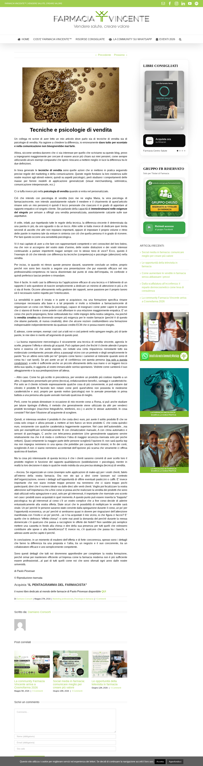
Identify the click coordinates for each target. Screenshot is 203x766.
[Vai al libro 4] (184, 152)
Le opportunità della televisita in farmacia (105, 683)
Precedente (104, 55)
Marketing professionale (63, 599)
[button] (180, 39)
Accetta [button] (160, 761)
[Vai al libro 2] (180, 152)
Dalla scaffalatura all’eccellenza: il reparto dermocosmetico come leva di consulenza (163, 290)
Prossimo (119, 55)
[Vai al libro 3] (182, 152)
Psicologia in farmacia (83, 599)
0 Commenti (100, 599)
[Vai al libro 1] (177, 152)
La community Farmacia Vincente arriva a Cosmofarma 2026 (29, 684)
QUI (104, 591)
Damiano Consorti (24, 599)
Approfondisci (175, 761)
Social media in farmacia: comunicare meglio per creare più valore (69, 684)
